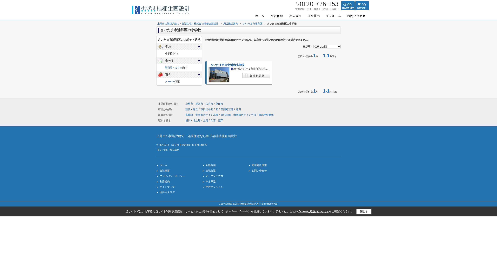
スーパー (170, 81)
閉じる (364, 211)
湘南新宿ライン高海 (207, 114)
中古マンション (214, 187)
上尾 (205, 120)
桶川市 (199, 103)
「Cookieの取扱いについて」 (313, 211)
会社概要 (165, 170)
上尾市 (189, 103)
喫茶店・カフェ (173, 67)
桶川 (187, 120)
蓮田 (238, 109)
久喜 (213, 120)
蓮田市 (219, 103)
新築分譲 (211, 165)
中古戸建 (211, 181)
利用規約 (165, 181)
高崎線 (189, 114)
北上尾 (197, 120)
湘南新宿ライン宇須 (245, 114)
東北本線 (226, 114)
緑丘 (196, 109)
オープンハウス (214, 176)
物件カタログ (167, 192)
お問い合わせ (259, 170)
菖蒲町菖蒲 (227, 109)
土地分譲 (211, 170)
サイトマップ (167, 187)
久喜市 (209, 103)
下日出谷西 (207, 109)
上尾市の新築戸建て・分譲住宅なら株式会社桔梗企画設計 (196, 136)
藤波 (188, 109)
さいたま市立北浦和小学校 (227, 64)
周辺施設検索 (259, 165)
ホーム (163, 165)
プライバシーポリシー (172, 176)
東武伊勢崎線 (266, 114)
